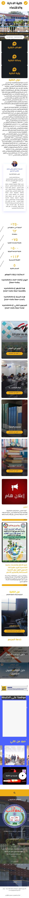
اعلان (13, 845)
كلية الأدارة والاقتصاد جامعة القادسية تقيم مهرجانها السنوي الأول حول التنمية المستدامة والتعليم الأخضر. (13, 851)
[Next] (27, 187)
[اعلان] (14, 491)
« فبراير (15, 882)
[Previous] (1, 187)
